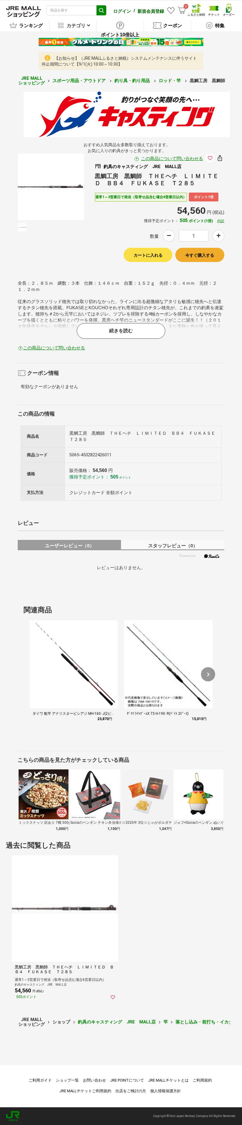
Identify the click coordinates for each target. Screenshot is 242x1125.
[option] (51, 187)
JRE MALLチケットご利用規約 (85, 1091)
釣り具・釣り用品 (133, 80)
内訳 (220, 221)
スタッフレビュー (172, 545)
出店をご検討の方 (130, 1091)
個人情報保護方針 (165, 1091)
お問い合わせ (94, 1080)
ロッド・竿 (170, 80)
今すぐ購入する (199, 255)
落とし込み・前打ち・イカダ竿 (207, 1022)
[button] (208, 674)
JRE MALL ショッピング (31, 81)
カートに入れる (148, 255)
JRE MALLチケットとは (168, 1080)
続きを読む (121, 330)
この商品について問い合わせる (172, 158)
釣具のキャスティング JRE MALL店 (117, 1022)
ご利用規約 (202, 1080)
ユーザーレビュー (69, 545)
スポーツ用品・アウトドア (80, 80)
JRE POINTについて (127, 1080)
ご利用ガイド (40, 1080)
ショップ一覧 (67, 1080)
